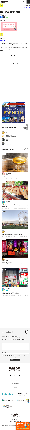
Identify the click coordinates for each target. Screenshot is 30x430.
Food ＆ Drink (9, 178)
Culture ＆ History (16, 178)
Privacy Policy (12, 421)
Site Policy (24, 419)
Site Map (19, 421)
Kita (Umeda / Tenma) (6, 208)
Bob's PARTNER (15, 384)
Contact (15, 387)
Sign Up (9, 419)
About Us (5, 419)
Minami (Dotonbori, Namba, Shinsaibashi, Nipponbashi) (14, 265)
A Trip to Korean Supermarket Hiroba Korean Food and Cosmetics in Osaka (10, 292)
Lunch (28, 265)
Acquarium (26, 236)
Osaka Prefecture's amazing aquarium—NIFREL (13, 234)
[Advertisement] (15, 83)
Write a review (15, 60)
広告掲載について (16, 419)
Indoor (3, 236)
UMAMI (3, 176)
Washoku (3, 178)
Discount (8, 295)
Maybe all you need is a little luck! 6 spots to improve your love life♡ (15, 205)
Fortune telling (25, 208)
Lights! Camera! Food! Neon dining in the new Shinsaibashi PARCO (12, 263)
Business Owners (14, 380)
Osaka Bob (27, 8)
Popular (19, 208)
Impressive (21, 236)
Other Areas (14, 208)
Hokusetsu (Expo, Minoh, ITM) (11, 236)
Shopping (4, 295)
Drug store (13, 295)
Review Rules (15, 63)
